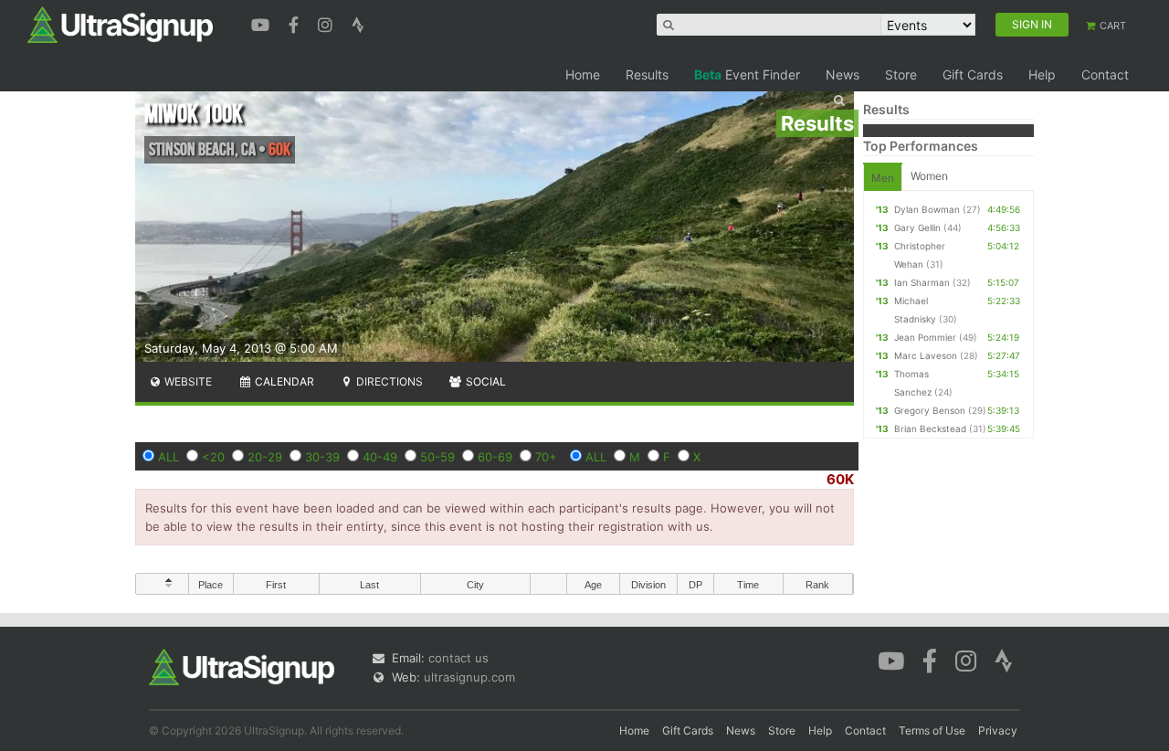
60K (840, 479)
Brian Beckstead (930, 428)
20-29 (264, 457)
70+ (546, 457)
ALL (168, 457)
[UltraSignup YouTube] (262, 23)
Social (484, 381)
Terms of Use (932, 730)
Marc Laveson (925, 355)
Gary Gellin (917, 227)
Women (929, 176)
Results (647, 74)
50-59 (437, 457)
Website (187, 381)
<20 (213, 457)
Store (901, 74)
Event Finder (747, 74)
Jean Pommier (925, 337)
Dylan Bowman (927, 209)
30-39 (322, 457)
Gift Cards (973, 74)
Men (882, 178)
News (842, 74)
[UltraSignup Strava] (358, 23)
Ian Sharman (922, 282)
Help (1042, 74)
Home (582, 74)
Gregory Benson (929, 410)
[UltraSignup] (120, 23)
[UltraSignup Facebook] (296, 23)
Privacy (997, 730)
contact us (458, 658)
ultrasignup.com (469, 677)
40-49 (380, 457)
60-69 (495, 457)
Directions (388, 381)
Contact (1105, 74)
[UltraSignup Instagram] (327, 23)
